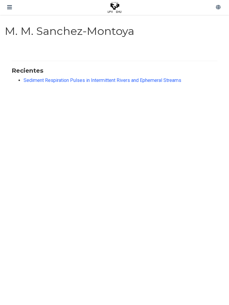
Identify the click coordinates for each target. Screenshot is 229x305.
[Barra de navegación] (9, 7)
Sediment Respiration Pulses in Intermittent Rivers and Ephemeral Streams (102, 80)
